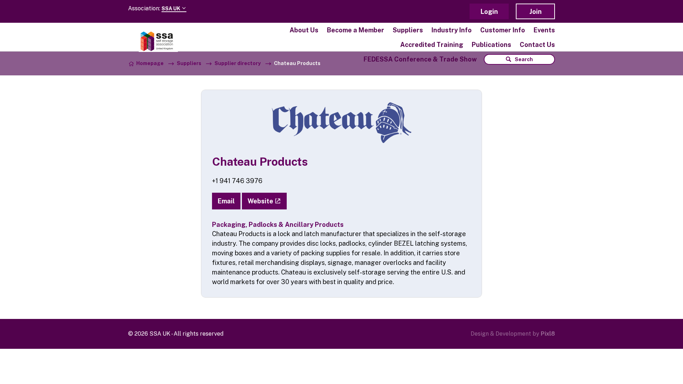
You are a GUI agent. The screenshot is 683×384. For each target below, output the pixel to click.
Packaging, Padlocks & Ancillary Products (278, 224)
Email (226, 201)
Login (489, 11)
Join (535, 11)
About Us (304, 30)
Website (260, 201)
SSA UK (171, 8)
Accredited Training (431, 44)
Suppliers (408, 30)
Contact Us (537, 44)
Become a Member (355, 30)
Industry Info (451, 30)
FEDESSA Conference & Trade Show (420, 59)
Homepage (150, 63)
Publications (491, 44)
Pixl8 (548, 333)
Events (544, 30)
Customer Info (502, 30)
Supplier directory (238, 63)
